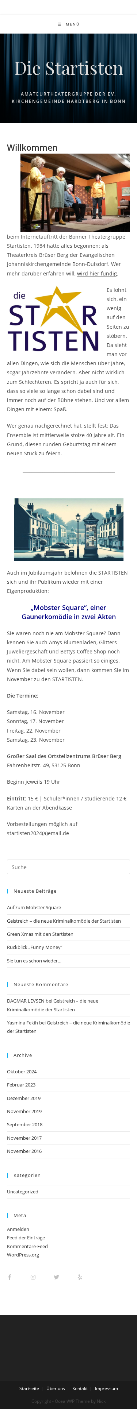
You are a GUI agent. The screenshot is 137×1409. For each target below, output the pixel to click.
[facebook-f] (18, 1277)
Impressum (106, 1388)
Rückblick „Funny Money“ (34, 947)
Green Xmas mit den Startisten (40, 934)
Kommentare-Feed (27, 1246)
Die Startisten (68, 67)
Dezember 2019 (24, 1098)
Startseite (29, 1388)
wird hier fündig (97, 273)
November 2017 (24, 1138)
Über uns (55, 1388)
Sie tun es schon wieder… (34, 960)
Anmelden (18, 1229)
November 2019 (24, 1111)
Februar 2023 (21, 1084)
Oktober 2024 (22, 1071)
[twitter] (65, 1277)
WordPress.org (23, 1254)
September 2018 (24, 1124)
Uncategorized (22, 1191)
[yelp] (83, 1277)
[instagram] (41, 1277)
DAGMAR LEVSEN (26, 1000)
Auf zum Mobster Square (34, 907)
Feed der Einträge (26, 1237)
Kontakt (80, 1388)
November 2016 (24, 1151)
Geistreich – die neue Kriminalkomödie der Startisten (64, 921)
